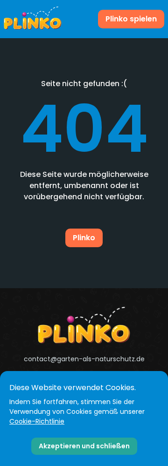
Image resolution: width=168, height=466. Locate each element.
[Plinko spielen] (33, 19)
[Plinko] (84, 325)
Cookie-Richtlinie (36, 421)
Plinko (84, 237)
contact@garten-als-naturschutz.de (84, 359)
